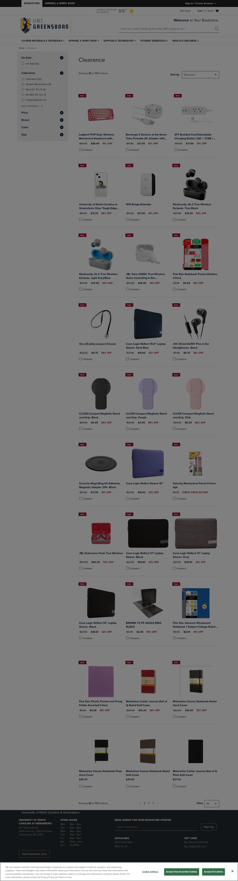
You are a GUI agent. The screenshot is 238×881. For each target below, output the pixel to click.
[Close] (232, 871)
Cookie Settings (150, 871)
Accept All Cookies (213, 871)
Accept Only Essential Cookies (181, 871)
